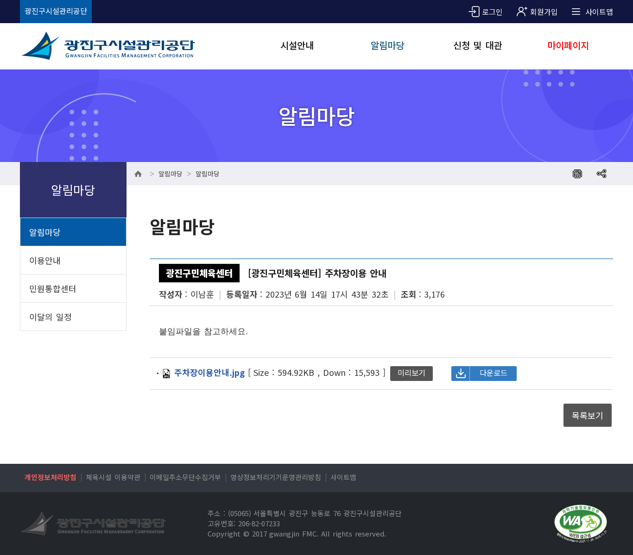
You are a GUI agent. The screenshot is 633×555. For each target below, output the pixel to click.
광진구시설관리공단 (56, 10)
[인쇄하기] (577, 173)
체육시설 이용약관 (113, 477)
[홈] (138, 173)
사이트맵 (343, 477)
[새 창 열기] (580, 523)
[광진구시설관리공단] (118, 46)
